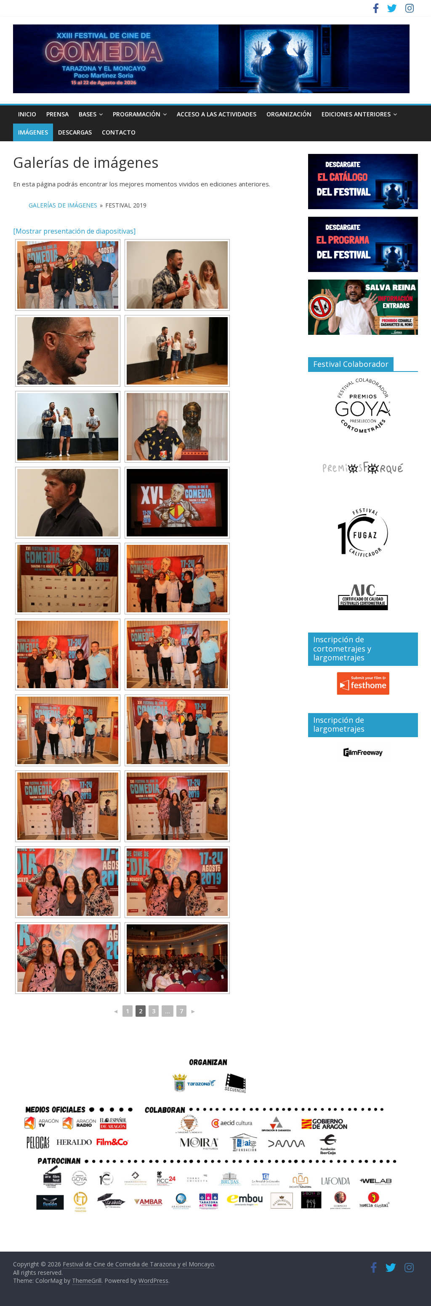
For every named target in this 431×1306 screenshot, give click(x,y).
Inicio (27, 114)
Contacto (119, 132)
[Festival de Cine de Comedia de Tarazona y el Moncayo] (211, 29)
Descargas (75, 132)
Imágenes (33, 132)
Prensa (57, 114)
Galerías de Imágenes (63, 205)
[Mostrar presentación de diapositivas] (74, 231)
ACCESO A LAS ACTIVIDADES (216, 114)
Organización (288, 114)
